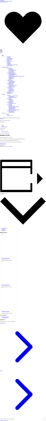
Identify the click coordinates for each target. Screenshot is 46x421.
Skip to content (2, 0)
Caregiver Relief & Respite (13, 74)
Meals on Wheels (11, 72)
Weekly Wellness (11, 82)
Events (8, 113)
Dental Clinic (11, 84)
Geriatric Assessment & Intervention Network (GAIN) (16, 76)
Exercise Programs (11, 81)
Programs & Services (5, 67)
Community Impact (11, 112)
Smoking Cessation (11, 86)
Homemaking (11, 77)
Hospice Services (9, 87)
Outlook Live (4, 230)
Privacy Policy (6, 420)
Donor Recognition (10, 102)
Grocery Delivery (11, 71)
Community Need (11, 111)
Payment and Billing (10, 92)
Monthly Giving (11, 101)
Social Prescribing (9, 65)
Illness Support (11, 90)
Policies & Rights (9, 61)
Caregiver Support (11, 89)
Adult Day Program (12, 73)
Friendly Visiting (11, 75)
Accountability (9, 59)
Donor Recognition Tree (12, 103)
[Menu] (0, 53)
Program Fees (9, 93)
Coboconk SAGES (5, 317)
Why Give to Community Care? (11, 110)
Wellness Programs (10, 80)
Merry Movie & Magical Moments (14, 106)
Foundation (3, 94)
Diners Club (10, 68)
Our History (9, 57)
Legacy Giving (11, 100)
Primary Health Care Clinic (13, 85)
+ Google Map (10, 146)
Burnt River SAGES (5, 258)
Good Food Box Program (12, 70)
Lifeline (10, 79)
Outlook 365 (3, 229)
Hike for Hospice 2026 (12, 108)
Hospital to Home (11, 78)
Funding (8, 62)
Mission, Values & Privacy (13, 97)
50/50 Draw (10, 105)
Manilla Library (3, 143)
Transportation (9, 91)
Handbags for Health (12, 107)
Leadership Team (9, 58)
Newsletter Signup (9, 115)
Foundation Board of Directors (13, 95)
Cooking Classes (11, 69)
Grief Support (11, 88)
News (8, 114)
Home (1, 120)
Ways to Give (9, 98)
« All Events (2, 129)
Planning (8, 60)
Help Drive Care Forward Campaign (14, 109)
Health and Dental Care (10, 83)
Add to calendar (2, 193)
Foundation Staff (11, 96)
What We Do (9, 56)
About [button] (3, 55)
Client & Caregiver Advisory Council (12, 64)
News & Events (9, 104)
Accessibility (9, 63)
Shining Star (10, 99)
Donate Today (2, 118)
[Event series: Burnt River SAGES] (12, 313)
